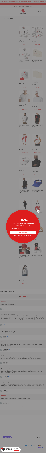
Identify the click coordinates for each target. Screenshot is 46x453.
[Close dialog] (38, 211)
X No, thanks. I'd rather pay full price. (23, 235)
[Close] (19, 448)
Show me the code (23, 232)
